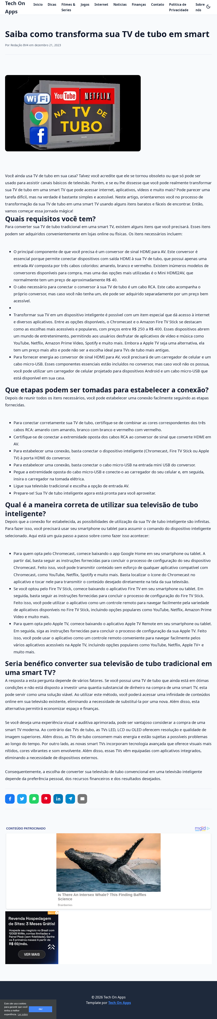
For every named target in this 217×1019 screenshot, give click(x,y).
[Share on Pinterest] (46, 799)
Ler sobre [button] (23, 1014)
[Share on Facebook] (10, 799)
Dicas (52, 4)
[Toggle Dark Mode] (208, 6)
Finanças (139, 4)
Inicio (38, 4)
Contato (157, 4)
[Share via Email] (82, 799)
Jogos (85, 4)
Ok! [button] (40, 1009)
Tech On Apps (119, 1002)
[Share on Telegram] (70, 799)
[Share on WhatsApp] (34, 799)
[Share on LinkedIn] (58, 799)
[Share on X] (22, 799)
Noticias (120, 4)
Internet (101, 4)
